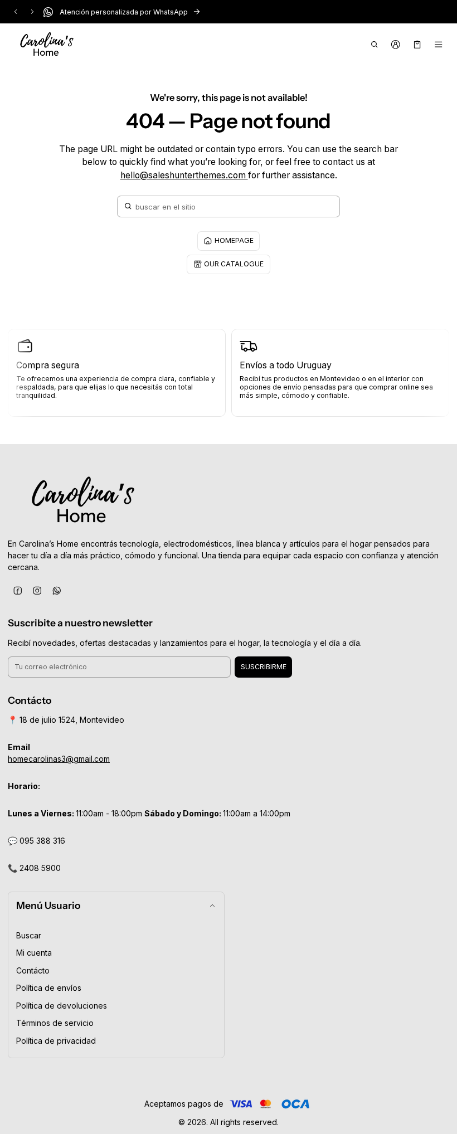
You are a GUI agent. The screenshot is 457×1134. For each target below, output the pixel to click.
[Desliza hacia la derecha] (32, 12)
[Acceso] (396, 44)
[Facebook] (17, 590)
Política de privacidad (56, 1040)
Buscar (28, 935)
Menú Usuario (48, 905)
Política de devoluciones (61, 1005)
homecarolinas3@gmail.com (59, 758)
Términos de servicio (55, 1023)
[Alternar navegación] (439, 44)
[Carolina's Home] (47, 45)
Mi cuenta (34, 952)
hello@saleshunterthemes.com (184, 175)
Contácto (33, 970)
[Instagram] (37, 590)
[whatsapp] (56, 590)
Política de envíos (48, 987)
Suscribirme (263, 667)
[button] (374, 44)
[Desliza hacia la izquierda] (15, 12)
